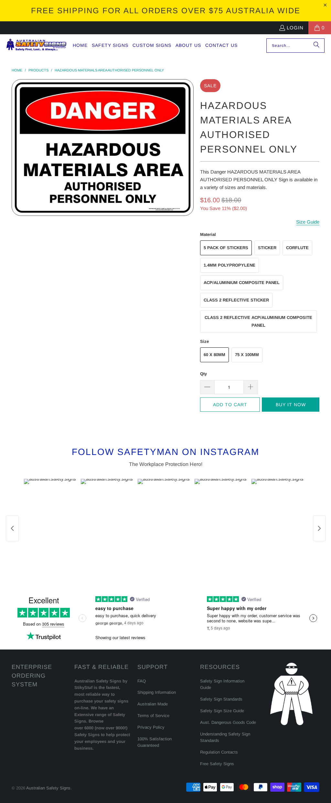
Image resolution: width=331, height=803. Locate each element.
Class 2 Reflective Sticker (236, 300)
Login (295, 27)
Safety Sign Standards (221, 699)
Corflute (297, 247)
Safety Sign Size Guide (222, 710)
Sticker (267, 247)
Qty (203, 373)
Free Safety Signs (217, 763)
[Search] (316, 45)
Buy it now (291, 404)
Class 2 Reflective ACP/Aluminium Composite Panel (258, 321)
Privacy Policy (151, 727)
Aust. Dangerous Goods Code (228, 722)
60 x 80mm (214, 354)
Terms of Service (153, 715)
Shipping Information (156, 692)
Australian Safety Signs (48, 788)
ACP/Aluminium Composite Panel (242, 282)
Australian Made (152, 704)
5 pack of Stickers (226, 247)
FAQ (141, 681)
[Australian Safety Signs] (36, 45)
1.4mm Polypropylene (229, 265)
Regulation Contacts (219, 752)
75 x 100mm (247, 354)
